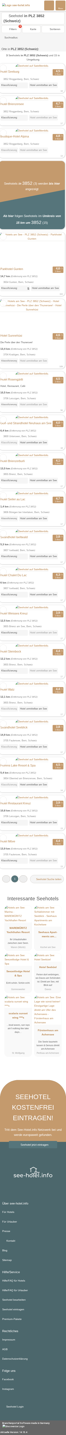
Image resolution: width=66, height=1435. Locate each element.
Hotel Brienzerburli (12, 461)
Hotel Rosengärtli (11, 379)
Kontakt (10, 1240)
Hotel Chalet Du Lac (13, 575)
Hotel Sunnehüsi (11, 335)
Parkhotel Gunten (11, 269)
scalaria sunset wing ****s (18, 1015)
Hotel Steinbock (10, 651)
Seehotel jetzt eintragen (34, 1144)
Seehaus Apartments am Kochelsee (47, 935)
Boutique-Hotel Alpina (14, 136)
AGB (5, 1349)
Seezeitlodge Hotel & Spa (18, 973)
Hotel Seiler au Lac (13, 499)
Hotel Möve (7, 841)
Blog (4, 1250)
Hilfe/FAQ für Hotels (13, 1280)
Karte (32, 29)
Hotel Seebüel (48, 967)
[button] (6, 878)
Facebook (8, 1379)
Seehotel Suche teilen (48, 879)
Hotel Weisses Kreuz (14, 613)
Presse (6, 1231)
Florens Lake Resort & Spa (18, 765)
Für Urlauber (9, 1221)
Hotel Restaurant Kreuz (15, 803)
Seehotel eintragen (13, 1309)
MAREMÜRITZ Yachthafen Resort (18, 930)
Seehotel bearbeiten (14, 1299)
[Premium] (58, 899)
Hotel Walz (7, 689)
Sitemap (7, 1260)
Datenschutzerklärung (15, 1358)
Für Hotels (8, 1212)
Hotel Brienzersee (12, 104)
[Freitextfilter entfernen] (49, 5)
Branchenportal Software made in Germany (25, 1425)
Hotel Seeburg (9, 71)
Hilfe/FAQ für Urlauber (15, 1290)
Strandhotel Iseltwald (14, 537)
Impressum (8, 1339)
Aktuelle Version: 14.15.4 (13, 1432)
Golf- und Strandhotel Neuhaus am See (26, 423)
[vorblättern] (56, 248)
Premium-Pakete (12, 1319)
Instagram (8, 1388)
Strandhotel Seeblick (13, 727)
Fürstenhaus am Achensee (48, 1032)
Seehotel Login (15, 1406)
